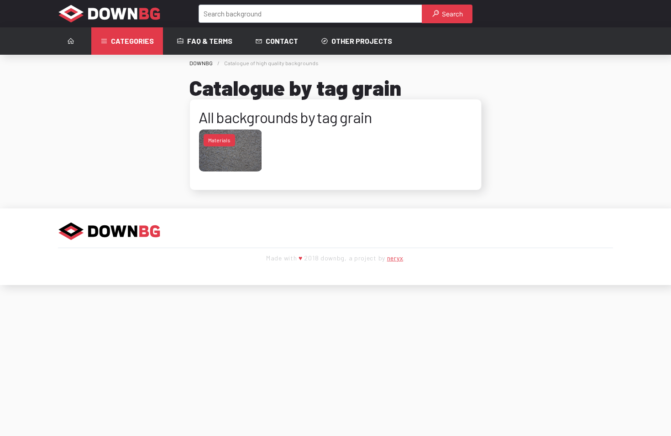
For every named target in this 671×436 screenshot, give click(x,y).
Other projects (361, 40)
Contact (282, 40)
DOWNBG (201, 63)
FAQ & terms (209, 40)
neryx (395, 258)
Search (451, 14)
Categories (132, 40)
